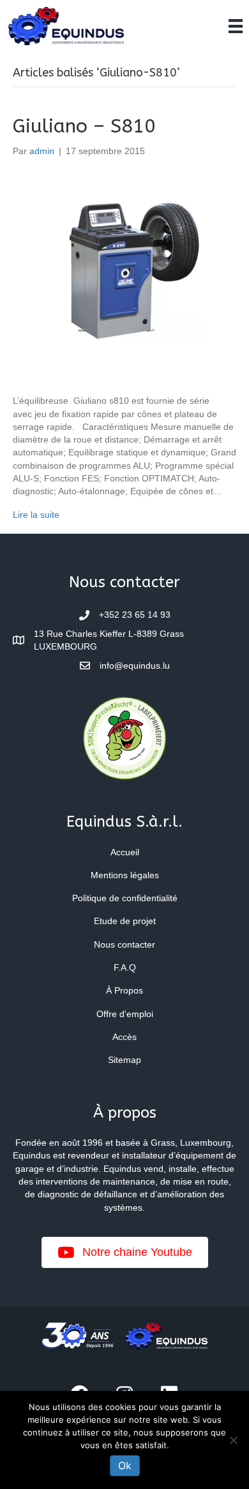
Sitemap (124, 1060)
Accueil (124, 852)
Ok (125, 1465)
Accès (124, 1037)
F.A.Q (125, 967)
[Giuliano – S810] (124, 275)
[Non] (233, 1440)
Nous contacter (124, 944)
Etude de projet (125, 921)
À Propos (124, 990)
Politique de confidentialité (124, 898)
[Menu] (235, 26)
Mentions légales (125, 875)
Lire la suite (36, 514)
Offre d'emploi (124, 1014)
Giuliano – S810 (84, 126)
